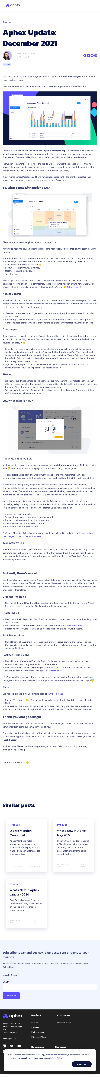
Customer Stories (64, 1023)
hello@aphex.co (9, 1038)
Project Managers (38, 1032)
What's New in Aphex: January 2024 (25, 892)
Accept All (81, 1064)
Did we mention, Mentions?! (21, 832)
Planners (35, 1027)
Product (7, 64)
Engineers (35, 1023)
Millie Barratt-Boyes (27, 53)
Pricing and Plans (38, 1037)
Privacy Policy (55, 1058)
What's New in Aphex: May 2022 (72, 832)
